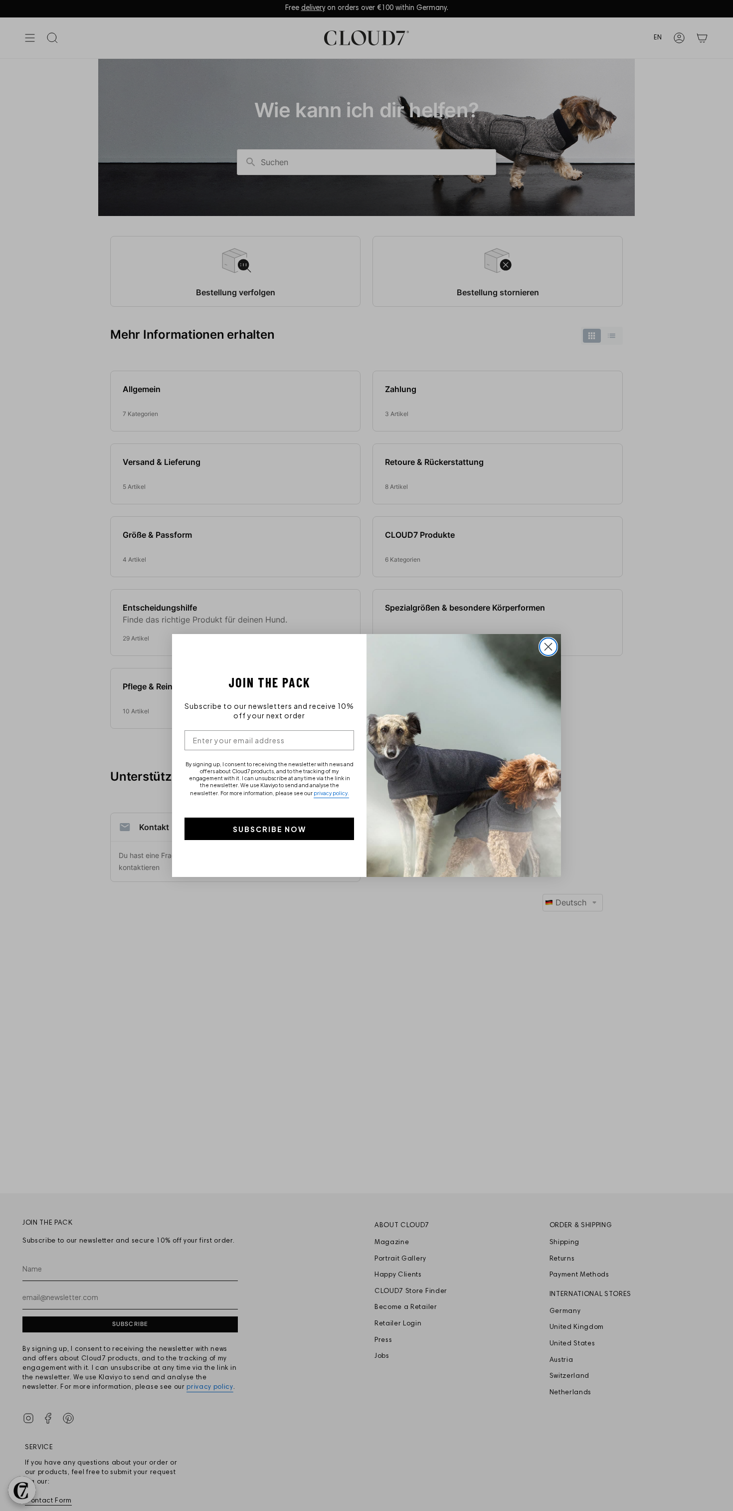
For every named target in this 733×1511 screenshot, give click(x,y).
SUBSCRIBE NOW (269, 829)
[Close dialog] (548, 646)
